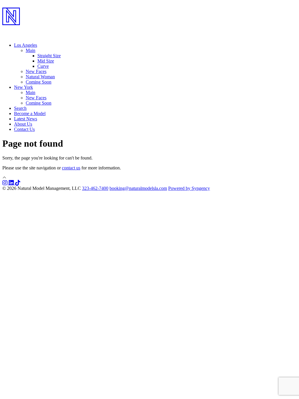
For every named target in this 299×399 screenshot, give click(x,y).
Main (30, 92)
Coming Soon (38, 81)
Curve (43, 66)
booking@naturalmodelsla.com (138, 188)
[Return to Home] (149, 29)
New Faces (36, 71)
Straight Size (49, 55)
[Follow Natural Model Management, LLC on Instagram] (5, 183)
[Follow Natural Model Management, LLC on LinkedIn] (12, 183)
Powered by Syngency (189, 188)
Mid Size (45, 60)
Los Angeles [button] (25, 45)
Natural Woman (40, 76)
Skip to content (16, 4)
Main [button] (30, 50)
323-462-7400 (95, 188)
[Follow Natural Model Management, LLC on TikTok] (17, 183)
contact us (71, 167)
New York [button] (23, 87)
